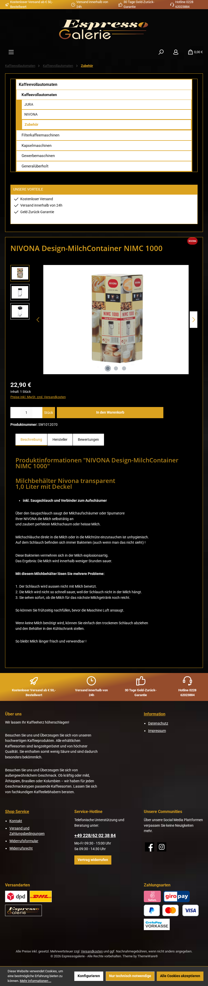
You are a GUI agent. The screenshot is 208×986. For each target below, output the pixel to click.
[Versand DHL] (41, 896)
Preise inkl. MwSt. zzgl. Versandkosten (38, 397)
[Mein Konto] (176, 52)
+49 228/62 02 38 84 (95, 835)
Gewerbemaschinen (38, 155)
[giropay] (176, 896)
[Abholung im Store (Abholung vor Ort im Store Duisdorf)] (23, 910)
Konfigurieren (89, 976)
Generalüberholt (35, 166)
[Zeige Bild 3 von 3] (124, 368)
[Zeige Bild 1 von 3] (108, 368)
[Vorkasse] (157, 924)
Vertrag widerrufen (93, 860)
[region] (104, 319)
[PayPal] (152, 910)
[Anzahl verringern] (15, 412)
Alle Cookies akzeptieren (180, 976)
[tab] (31, 440)
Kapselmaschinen (36, 145)
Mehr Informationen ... (35, 981)
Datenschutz (158, 723)
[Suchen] (161, 52)
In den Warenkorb (110, 412)
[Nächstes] (193, 319)
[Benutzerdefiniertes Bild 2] (16, 896)
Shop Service (17, 811)
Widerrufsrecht (21, 848)
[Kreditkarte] (180, 910)
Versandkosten (92, 951)
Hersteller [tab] (60, 439)
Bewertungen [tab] (88, 439)
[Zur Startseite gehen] (104, 28)
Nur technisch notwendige (130, 976)
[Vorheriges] (38, 319)
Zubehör (31, 124)
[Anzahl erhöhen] (37, 412)
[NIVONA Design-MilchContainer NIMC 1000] (116, 319)
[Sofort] (152, 896)
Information (154, 714)
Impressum (157, 731)
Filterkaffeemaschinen (40, 135)
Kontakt (15, 821)
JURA (28, 104)
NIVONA (31, 114)
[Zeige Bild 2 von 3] (116, 368)
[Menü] (11, 52)
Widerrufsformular (23, 841)
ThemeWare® (147, 956)
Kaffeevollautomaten (38, 84)
